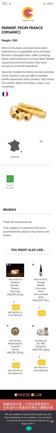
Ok (28, 428)
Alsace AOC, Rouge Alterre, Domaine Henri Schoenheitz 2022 (41, 288)
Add (16, 307)
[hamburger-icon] (4, 3)
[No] (52, 421)
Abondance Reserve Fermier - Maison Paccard (15, 285)
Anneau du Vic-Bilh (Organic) (41, 343)
